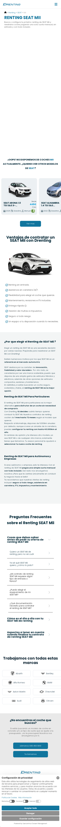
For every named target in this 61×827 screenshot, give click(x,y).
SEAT (19, 12)
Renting (12, 12)
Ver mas (30, 223)
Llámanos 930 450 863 (30, 745)
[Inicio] (5, 12)
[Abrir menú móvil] (56, 4)
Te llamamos (30, 754)
